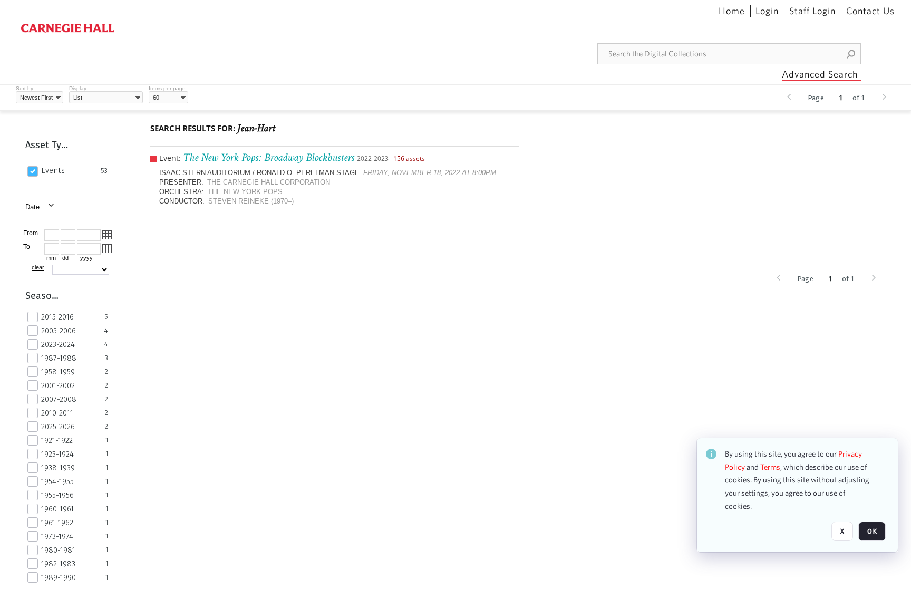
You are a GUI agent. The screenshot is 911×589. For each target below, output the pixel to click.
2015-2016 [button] (57, 317)
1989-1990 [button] (58, 577)
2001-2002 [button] (58, 385)
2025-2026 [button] (58, 426)
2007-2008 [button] (58, 399)
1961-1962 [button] (57, 522)
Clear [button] (38, 267)
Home (732, 11)
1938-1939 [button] (58, 467)
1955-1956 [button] (57, 495)
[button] (851, 54)
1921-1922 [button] (57, 440)
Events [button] (53, 170)
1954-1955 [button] (57, 481)
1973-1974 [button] (57, 536)
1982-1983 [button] (58, 563)
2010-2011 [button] (57, 413)
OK (872, 531)
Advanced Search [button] (820, 74)
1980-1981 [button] (58, 550)
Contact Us (870, 11)
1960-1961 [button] (57, 509)
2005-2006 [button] (58, 330)
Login (767, 11)
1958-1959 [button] (58, 371)
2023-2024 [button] (58, 344)
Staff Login (812, 11)
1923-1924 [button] (57, 454)
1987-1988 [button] (58, 358)
